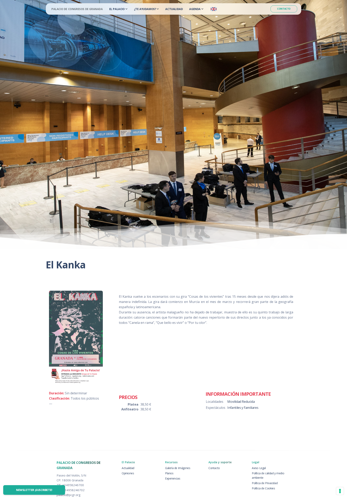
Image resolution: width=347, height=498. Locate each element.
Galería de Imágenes (177, 468)
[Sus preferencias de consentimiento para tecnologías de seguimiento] (340, 491)
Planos (169, 473)
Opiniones (128, 473)
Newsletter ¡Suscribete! (34, 490)
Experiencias (172, 478)
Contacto (284, 8)
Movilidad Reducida (241, 401)
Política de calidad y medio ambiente (268, 475)
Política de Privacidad (265, 483)
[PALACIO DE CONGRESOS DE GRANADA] (77, 9)
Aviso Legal (259, 468)
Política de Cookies (263, 488)
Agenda (195, 9)
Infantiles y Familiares (242, 407)
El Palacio (117, 9)
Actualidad (174, 9)
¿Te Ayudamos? (145, 9)
